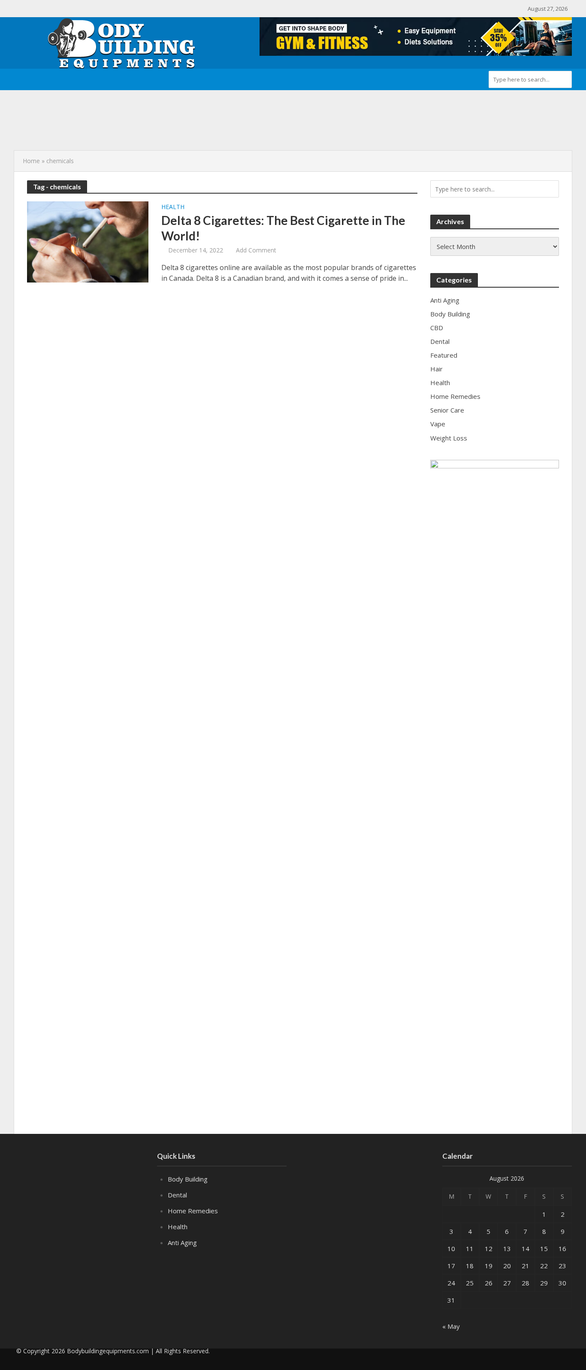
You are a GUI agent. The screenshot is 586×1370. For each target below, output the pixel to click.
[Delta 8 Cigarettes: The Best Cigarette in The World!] (87, 241)
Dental (177, 1195)
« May (451, 1326)
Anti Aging (182, 1242)
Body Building (188, 1179)
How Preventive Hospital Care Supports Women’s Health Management (224, 108)
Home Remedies (193, 1210)
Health (172, 207)
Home (31, 161)
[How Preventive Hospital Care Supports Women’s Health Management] (72, 108)
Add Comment (256, 250)
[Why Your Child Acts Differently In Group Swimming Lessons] (72, 128)
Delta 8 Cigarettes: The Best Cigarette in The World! (283, 228)
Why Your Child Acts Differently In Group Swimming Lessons (211, 128)
